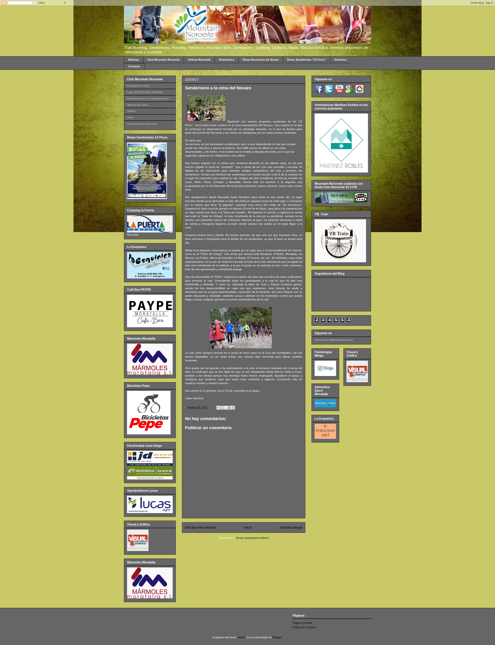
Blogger (277, 637)
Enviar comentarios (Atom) (252, 537)
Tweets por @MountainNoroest (334, 339)
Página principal (302, 622)
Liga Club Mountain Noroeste (145, 92)
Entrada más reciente (200, 527)
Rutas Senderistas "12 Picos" (306, 59)
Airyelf (241, 637)
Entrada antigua (291, 527)
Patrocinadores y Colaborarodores (148, 98)
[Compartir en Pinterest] (233, 408)
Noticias (133, 59)
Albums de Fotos (137, 104)
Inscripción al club (138, 85)
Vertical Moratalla (199, 59)
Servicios (340, 59)
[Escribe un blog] (222, 408)
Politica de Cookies (304, 627)
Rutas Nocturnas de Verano (261, 59)
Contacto (134, 66)
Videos (131, 111)
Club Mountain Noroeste (163, 59)
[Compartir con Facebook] (229, 408)
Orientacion (226, 59)
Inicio (248, 527)
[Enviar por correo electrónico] (218, 408)
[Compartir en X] (226, 408)
